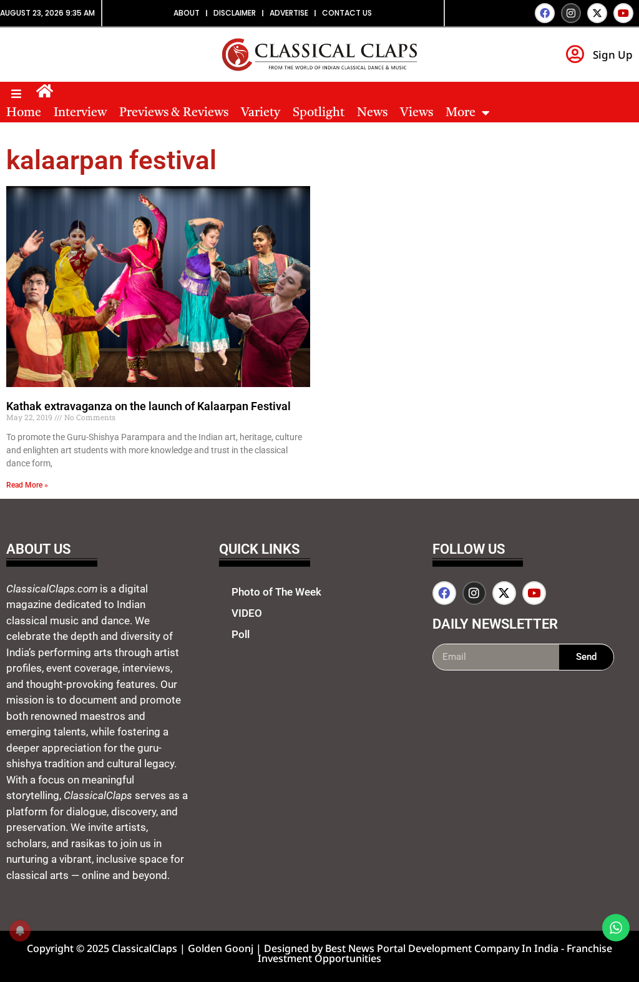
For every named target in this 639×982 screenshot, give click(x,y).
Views (416, 113)
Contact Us (347, 12)
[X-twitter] (597, 13)
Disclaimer (234, 12)
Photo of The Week (276, 592)
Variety (260, 113)
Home (23, 113)
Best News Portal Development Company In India (443, 948)
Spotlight (318, 113)
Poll (241, 634)
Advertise (289, 12)
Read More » (27, 485)
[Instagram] (571, 13)
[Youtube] (623, 13)
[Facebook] (545, 13)
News (372, 113)
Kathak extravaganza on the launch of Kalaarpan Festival (148, 406)
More (461, 113)
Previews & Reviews (173, 113)
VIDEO (247, 613)
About (186, 12)
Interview (80, 113)
